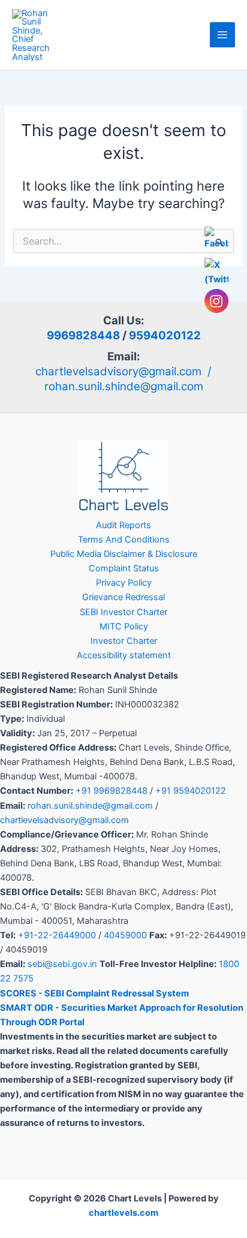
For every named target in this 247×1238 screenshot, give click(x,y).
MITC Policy (124, 626)
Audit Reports (123, 525)
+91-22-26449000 (57, 935)
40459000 (125, 935)
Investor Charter (124, 640)
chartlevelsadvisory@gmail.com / (123, 371)
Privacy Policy (124, 582)
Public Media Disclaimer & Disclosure (123, 554)
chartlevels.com (123, 1212)
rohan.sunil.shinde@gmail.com (123, 386)
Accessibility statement (124, 655)
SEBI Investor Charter (123, 612)
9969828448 (83, 335)
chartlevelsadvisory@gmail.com (64, 820)
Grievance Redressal (123, 597)
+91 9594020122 (190, 790)
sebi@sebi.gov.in (62, 964)
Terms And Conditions (124, 539)
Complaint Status (124, 568)
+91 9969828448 (111, 790)
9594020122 (165, 335)
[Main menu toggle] (222, 34)
